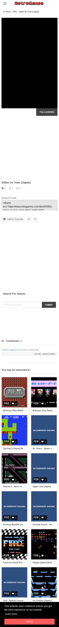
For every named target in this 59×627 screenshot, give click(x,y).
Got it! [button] (29, 621)
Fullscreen (47, 112)
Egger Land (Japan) (42, 486)
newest (45, 354)
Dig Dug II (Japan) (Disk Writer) (17, 448)
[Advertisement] (29, 148)
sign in (13, 350)
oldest (52, 354)
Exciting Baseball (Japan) (15, 524)
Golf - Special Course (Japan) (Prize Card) (22, 600)
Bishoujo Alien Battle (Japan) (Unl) (19, 410)
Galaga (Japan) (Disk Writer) (46, 562)
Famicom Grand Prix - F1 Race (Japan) (21, 562)
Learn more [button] (11, 614)
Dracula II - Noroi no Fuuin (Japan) (19, 486)
